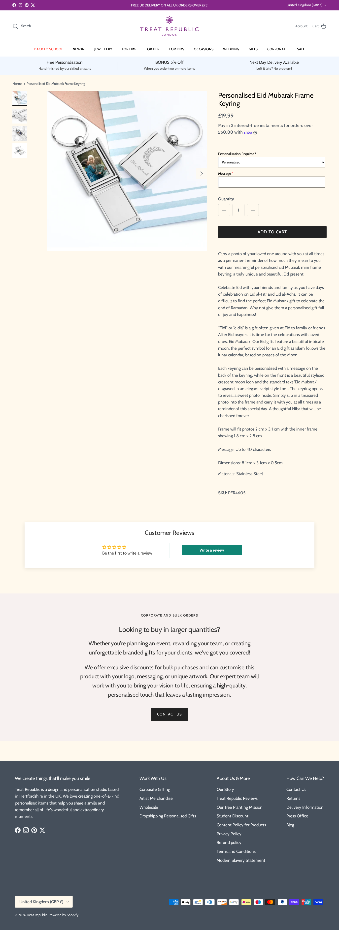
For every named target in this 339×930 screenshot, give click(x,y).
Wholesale (148, 807)
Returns (293, 798)
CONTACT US (169, 714)
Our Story (225, 789)
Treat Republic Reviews (237, 798)
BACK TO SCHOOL (48, 49)
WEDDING (231, 49)
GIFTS (253, 49)
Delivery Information (305, 807)
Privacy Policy (229, 833)
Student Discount (232, 815)
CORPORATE (277, 49)
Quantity (226, 198)
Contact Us (296, 789)
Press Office (297, 815)
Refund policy (229, 842)
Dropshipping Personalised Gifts (167, 815)
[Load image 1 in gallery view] (127, 171)
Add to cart (272, 231)
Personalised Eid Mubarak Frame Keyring (56, 83)
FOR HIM (129, 49)
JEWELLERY (103, 49)
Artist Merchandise (156, 798)
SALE (301, 49)
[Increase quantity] (253, 210)
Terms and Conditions (236, 851)
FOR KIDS (176, 49)
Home (17, 83)
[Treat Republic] (169, 26)
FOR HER (152, 49)
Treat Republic (37, 915)
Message (224, 173)
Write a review (212, 550)
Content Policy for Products (241, 824)
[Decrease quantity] (224, 210)
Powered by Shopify (63, 915)
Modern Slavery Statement (241, 860)
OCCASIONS (203, 49)
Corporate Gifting (154, 789)
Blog (290, 824)
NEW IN (79, 49)
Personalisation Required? (237, 154)
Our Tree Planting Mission (240, 807)
